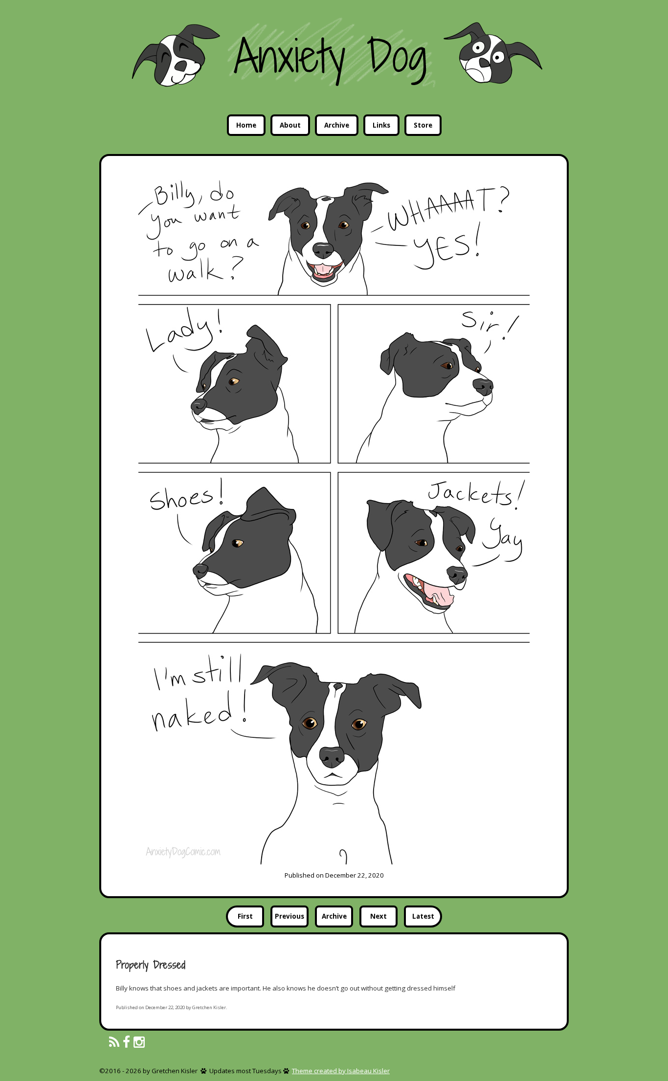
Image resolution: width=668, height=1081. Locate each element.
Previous (289, 916)
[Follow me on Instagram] (139, 1042)
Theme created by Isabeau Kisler (341, 1070)
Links (381, 125)
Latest (423, 916)
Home (246, 125)
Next (378, 916)
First (245, 916)
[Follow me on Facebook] (126, 1042)
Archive (336, 125)
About (290, 125)
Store (423, 125)
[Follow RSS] (114, 1042)
